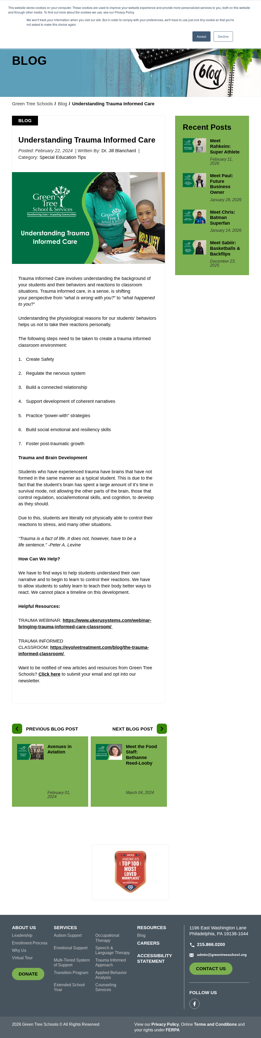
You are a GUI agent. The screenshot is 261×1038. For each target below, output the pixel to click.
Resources (151, 927)
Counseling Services (105, 987)
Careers (148, 943)
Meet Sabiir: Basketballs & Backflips (225, 248)
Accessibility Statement (154, 958)
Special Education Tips (63, 157)
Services (65, 927)
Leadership (22, 935)
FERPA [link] (173, 1030)
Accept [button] (201, 36)
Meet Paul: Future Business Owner (221, 184)
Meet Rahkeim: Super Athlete (225, 146)
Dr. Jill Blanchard (118, 150)
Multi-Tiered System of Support (72, 962)
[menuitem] (33, 929)
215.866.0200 (211, 944)
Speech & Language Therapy (112, 950)
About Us (24, 927)
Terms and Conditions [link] (215, 1024)
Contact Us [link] (214, 970)
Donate (31, 975)
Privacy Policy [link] (165, 1024)
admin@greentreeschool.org (222, 955)
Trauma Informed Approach (110, 962)
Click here (49, 674)
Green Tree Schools (32, 103)
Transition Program (71, 972)
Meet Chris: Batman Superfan (222, 218)
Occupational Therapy (107, 937)
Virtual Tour (22, 958)
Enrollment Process (29, 943)
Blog (62, 103)
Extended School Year (69, 987)
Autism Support (68, 935)
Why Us (19, 950)
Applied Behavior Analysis (111, 975)
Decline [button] (223, 36)
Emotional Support (70, 948)
